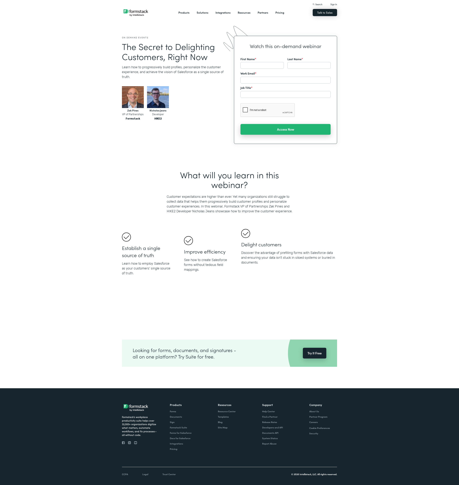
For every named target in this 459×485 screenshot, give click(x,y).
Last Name (295, 59)
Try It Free (314, 353)
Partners (263, 12)
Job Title (246, 88)
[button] (184, 12)
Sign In (333, 4)
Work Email (248, 73)
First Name (248, 59)
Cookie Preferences (319, 428)
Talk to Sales (325, 12)
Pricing (279, 12)
